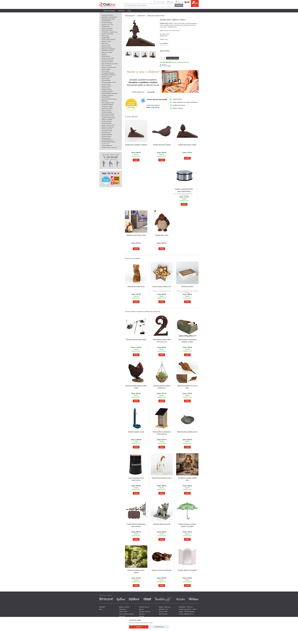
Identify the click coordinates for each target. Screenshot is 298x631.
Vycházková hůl (106, 132)
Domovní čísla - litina (107, 24)
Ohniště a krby (106, 88)
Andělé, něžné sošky (107, 34)
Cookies (141, 616)
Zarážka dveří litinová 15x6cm (187, 144)
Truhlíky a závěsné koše (108, 117)
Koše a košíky (105, 78)
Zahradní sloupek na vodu (136, 432)
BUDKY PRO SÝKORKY (108, 39)
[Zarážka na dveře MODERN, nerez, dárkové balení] (184, 187)
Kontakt (171, 2)
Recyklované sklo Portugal (109, 99)
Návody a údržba (124, 607)
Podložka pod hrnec (107, 91)
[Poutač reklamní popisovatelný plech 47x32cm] (136, 522)
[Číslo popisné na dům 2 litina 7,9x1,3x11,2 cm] (162, 337)
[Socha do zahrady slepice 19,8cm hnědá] (136, 383)
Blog (100, 609)
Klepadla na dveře (107, 77)
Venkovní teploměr (107, 129)
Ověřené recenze (144, 607)
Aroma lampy (105, 36)
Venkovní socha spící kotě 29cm (162, 570)
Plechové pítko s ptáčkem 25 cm (187, 432)
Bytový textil (105, 43)
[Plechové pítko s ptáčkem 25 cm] (187, 429)
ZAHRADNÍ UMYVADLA (108, 142)
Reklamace (122, 609)
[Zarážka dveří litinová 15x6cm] (187, 142)
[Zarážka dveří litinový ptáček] (162, 142)
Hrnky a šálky (105, 71)
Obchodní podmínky (145, 611)
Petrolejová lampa (107, 90)
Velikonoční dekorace (108, 127)
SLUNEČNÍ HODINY (107, 104)
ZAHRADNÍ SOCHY (107, 140)
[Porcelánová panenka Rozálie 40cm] (187, 476)
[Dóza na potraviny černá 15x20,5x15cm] (136, 476)
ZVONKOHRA (105, 26)
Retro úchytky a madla (108, 103)
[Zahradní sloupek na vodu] (136, 429)
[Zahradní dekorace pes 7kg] (162, 522)
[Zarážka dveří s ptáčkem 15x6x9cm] (136, 142)
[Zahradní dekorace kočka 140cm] (136, 337)
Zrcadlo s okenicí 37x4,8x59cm (187, 570)
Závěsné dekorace (107, 145)
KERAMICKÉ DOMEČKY (109, 75)
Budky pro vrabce (106, 41)
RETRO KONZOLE (107, 23)
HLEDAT (179, 5)
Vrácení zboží (123, 611)
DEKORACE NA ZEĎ (108, 50)
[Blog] (129, 10)
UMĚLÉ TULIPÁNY (107, 119)
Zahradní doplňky (106, 136)
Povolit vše (138, 626)
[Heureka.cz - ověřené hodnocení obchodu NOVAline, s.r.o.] (106, 184)
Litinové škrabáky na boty (109, 82)
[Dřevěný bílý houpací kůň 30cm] (162, 476)
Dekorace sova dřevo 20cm (136, 286)
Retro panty (105, 101)
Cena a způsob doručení (126, 614)
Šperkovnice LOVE (187, 286)
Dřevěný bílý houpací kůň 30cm (162, 478)
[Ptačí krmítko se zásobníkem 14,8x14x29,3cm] (162, 429)
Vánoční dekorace (107, 121)
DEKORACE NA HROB (108, 19)
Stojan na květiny (106, 110)
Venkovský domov (130, 16)
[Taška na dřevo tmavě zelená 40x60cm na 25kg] (187, 337)
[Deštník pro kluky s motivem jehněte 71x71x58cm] (187, 522)
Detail (136, 160)
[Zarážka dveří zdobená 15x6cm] (140, 49)
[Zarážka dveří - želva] (162, 233)
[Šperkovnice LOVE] (187, 284)
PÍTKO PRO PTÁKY (107, 30)
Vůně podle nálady (107, 131)
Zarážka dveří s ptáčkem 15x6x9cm (136, 144)
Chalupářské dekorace (108, 73)
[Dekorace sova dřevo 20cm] (136, 284)
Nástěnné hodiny (106, 86)
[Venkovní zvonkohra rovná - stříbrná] (136, 568)
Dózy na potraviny (107, 65)
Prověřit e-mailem (172, 58)
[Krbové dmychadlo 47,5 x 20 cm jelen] (187, 383)
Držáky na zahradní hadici (109, 67)
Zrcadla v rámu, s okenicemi (109, 147)
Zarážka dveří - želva (161, 235)
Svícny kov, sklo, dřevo (108, 114)
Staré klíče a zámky (107, 108)
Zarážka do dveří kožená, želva (136, 235)
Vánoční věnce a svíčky (108, 125)
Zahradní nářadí (106, 138)
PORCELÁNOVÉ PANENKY (110, 93)
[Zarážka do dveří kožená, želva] (136, 233)
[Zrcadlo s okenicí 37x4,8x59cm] (187, 568)
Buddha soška (106, 37)
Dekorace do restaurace (108, 49)
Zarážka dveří (105, 144)
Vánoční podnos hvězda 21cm (161, 286)
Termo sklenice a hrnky (108, 116)
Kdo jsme (122, 616)
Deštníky (104, 54)
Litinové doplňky (106, 80)
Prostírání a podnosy (107, 95)
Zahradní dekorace (107, 134)
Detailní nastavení (159, 626)
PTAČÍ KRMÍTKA (106, 21)
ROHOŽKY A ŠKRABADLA (109, 17)
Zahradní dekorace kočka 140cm (136, 339)
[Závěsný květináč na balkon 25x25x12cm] (162, 383)
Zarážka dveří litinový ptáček (162, 144)
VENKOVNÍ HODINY (107, 15)
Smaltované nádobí (107, 106)
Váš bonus (180, 2)
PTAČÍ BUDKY (106, 97)
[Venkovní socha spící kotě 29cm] (162, 568)
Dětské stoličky (106, 56)
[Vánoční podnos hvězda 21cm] (162, 284)
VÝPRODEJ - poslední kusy (109, 32)
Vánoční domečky (106, 123)
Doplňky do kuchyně (107, 62)
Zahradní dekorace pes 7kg (161, 524)
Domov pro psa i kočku (108, 58)
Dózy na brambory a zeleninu (110, 64)
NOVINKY (121, 11)
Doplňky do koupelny (107, 60)
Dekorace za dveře (107, 52)
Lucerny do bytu (106, 84)
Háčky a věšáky (106, 69)
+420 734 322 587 (160, 2)
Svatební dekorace (107, 112)
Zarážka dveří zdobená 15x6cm (155, 16)
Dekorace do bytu (106, 47)
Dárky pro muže (106, 45)
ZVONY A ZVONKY (107, 28)
